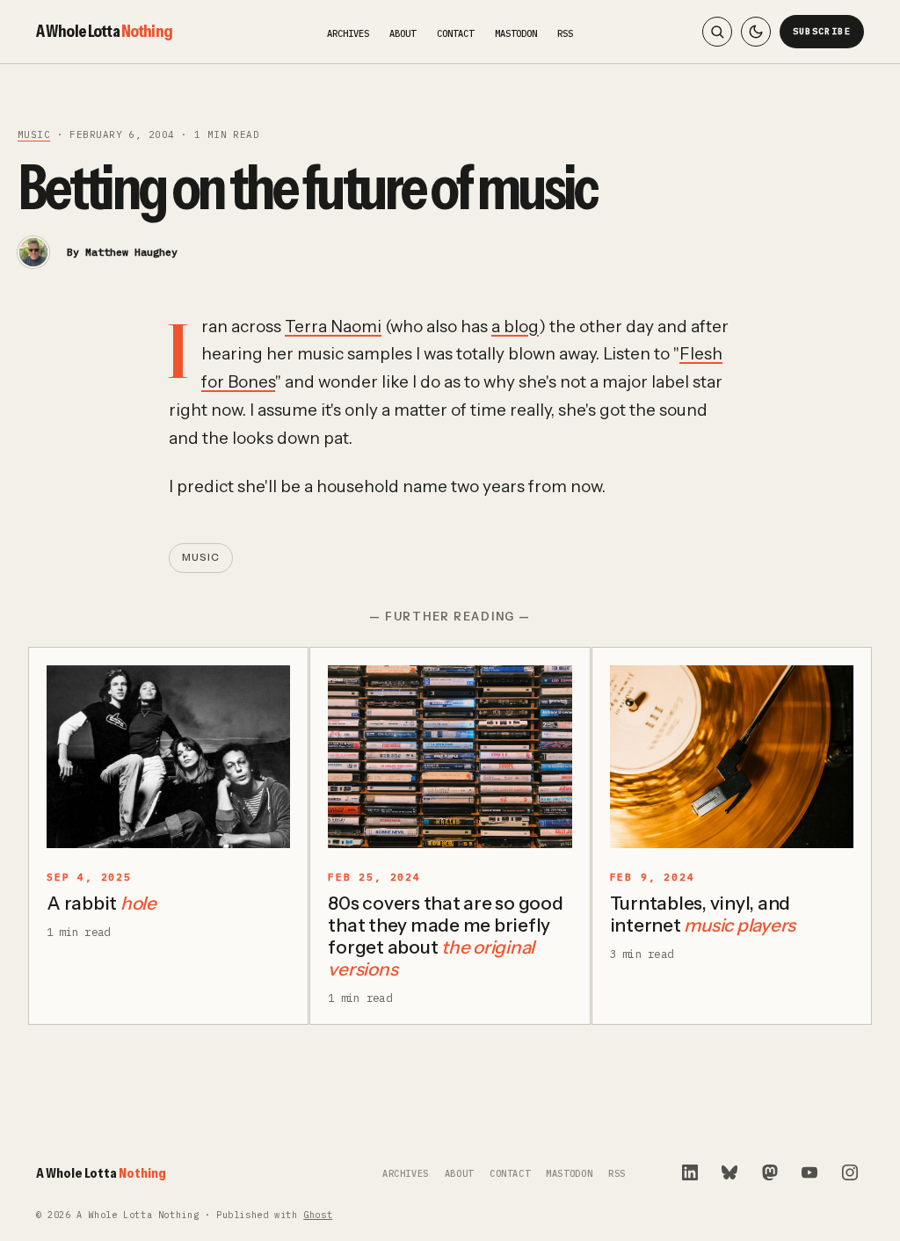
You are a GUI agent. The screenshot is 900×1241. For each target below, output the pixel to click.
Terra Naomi (333, 326)
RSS (565, 33)
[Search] (717, 32)
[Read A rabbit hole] (168, 756)
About (402, 33)
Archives (348, 33)
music (34, 134)
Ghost (317, 1215)
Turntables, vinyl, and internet (703, 914)
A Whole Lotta (104, 30)
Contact (455, 33)
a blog (515, 326)
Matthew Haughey (131, 251)
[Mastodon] (770, 1172)
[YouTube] (809, 1172)
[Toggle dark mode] (756, 32)
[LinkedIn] (690, 1172)
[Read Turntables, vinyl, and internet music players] (731, 756)
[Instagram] (850, 1172)
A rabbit (101, 903)
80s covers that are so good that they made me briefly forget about (445, 936)
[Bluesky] (729, 1172)
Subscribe (822, 31)
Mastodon (516, 33)
